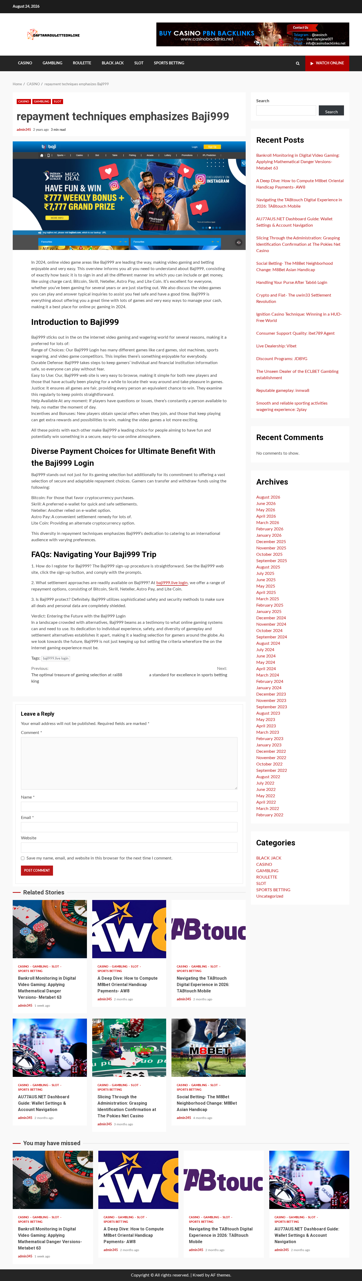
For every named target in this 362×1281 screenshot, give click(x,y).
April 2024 (266, 668)
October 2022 (269, 764)
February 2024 (269, 681)
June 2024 (266, 656)
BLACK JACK (113, 63)
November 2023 (271, 700)
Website (28, 838)
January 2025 (268, 611)
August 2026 (268, 497)
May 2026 (265, 510)
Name (28, 797)
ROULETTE (82, 63)
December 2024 (271, 618)
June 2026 (266, 503)
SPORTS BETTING (169, 63)
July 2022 (265, 783)
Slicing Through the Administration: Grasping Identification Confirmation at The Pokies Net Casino (129, 1048)
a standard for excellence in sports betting (188, 671)
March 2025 (267, 599)
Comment (31, 733)
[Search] (297, 64)
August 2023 (268, 713)
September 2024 (271, 637)
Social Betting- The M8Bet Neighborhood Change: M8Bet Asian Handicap (208, 1048)
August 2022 (268, 776)
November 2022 (271, 757)
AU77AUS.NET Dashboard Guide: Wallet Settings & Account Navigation (50, 1048)
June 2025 (266, 579)
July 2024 (265, 649)
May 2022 (265, 796)
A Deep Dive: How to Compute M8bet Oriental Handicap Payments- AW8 (129, 929)
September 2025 (271, 560)
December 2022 (271, 751)
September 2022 (271, 770)
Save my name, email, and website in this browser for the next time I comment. (100, 858)
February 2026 (269, 529)
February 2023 (269, 738)
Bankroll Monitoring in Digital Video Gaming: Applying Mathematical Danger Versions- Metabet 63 (50, 929)
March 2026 (267, 522)
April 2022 (266, 802)
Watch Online (330, 63)
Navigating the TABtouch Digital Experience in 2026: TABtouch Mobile (208, 929)
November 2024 (271, 624)
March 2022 (267, 808)
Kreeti (198, 1275)
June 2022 (266, 789)
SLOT (138, 63)
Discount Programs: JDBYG (281, 359)
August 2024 (268, 643)
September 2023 (271, 707)
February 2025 (269, 605)
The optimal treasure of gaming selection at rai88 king (76, 674)
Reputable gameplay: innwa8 (282, 390)
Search (262, 101)
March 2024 (267, 675)
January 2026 (268, 535)
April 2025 (266, 592)
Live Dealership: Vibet (276, 346)
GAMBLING (52, 63)
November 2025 (271, 548)
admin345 (24, 129)
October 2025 (269, 554)
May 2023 (265, 719)
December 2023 (271, 694)
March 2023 (267, 732)
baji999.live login (172, 583)
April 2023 (266, 726)
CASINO (25, 63)
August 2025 (268, 567)
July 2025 (265, 573)
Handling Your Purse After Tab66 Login (291, 282)
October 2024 (269, 630)
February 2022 (269, 815)
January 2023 (268, 745)
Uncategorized (269, 896)
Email (27, 818)
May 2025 (265, 586)
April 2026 (266, 516)
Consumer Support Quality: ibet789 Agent (295, 333)
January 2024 (268, 688)
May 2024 (265, 662)
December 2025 (271, 541)
